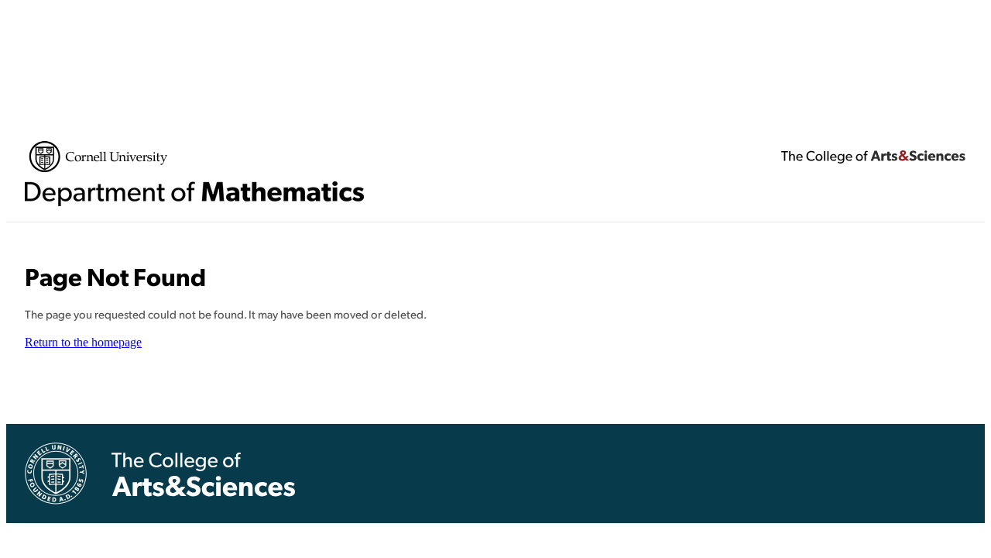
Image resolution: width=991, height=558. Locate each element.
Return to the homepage (83, 342)
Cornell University (98, 156)
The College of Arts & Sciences (873, 157)
